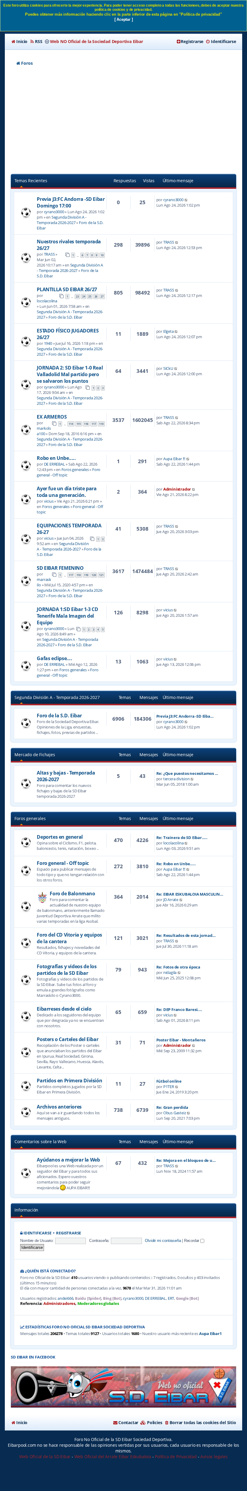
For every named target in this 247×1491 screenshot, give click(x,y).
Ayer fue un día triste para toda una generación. (66, 491)
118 (101, 424)
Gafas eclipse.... (54, 658)
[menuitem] (19, 41)
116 (86, 424)
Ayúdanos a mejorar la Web (68, 1159)
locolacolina (47, 301)
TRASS (49, 254)
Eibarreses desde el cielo (64, 1009)
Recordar (192, 1240)
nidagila (170, 972)
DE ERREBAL (54, 464)
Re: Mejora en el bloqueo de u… (186, 1160)
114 (71, 424)
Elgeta (168, 331)
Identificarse (37, 1233)
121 (101, 575)
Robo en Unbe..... (56, 458)
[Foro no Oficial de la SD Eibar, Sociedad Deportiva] (123, 1387)
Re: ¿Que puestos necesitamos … (187, 773)
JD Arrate (170, 899)
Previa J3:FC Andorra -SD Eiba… (185, 716)
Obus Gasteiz (174, 1112)
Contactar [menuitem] (128, 1422)
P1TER (168, 1086)
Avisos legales (213, 1456)
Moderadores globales (98, 1303)
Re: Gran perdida (172, 1107)
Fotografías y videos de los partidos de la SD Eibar (66, 969)
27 (102, 296)
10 (102, 255)
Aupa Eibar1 (210, 1333)
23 (77, 296)
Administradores (59, 1303)
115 (79, 424)
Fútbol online (169, 1081)
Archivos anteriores (59, 1106)
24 (83, 296)
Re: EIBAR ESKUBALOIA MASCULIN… (189, 894)
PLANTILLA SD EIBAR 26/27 (67, 289)
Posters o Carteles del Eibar (67, 1039)
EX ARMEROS (52, 416)
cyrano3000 (54, 211)
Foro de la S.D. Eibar (65, 317)
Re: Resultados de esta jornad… (186, 935)
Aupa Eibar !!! (174, 458)
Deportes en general (60, 837)
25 (89, 296)
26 (96, 296)
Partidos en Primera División (69, 1080)
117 (94, 424)
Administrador (177, 489)
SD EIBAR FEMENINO (60, 568)
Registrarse (68, 1233)
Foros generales (75, 469)
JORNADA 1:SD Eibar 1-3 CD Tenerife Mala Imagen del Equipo (67, 616)
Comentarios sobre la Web (40, 1141)
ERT (171, 1298)
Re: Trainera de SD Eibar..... (182, 837)
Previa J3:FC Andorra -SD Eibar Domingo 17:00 (71, 202)
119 (86, 575)
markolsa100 (44, 431)
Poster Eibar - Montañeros (180, 1040)
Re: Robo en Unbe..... (176, 863)
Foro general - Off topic (63, 863)
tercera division (176, 778)
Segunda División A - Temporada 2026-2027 (61, 219)
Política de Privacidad (176, 1456)
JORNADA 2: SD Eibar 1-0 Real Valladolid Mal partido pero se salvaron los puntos (70, 374)
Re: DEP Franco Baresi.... (179, 1009)
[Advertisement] (123, 121)
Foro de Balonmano (72, 893)
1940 (48, 343)
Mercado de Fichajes (34, 754)
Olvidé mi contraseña (163, 1240)
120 (94, 575)
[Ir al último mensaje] (186, 199)
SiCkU (168, 368)
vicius (49, 501)
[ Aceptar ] (123, 19)
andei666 (65, 1298)
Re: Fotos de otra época (178, 967)
